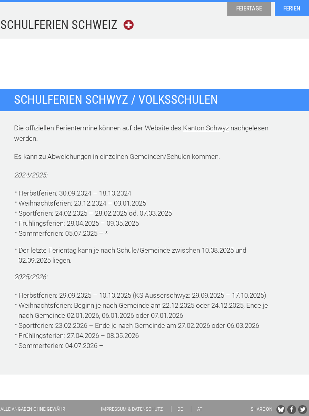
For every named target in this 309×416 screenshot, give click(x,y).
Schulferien (58, 25)
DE (180, 409)
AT (199, 409)
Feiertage (249, 8)
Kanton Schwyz (206, 128)
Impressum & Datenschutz (132, 409)
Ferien (291, 8)
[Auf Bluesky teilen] (280, 409)
